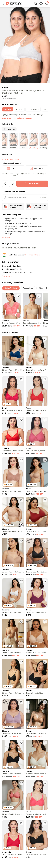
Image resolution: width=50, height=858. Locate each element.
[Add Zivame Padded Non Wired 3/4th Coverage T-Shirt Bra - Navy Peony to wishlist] (21, 339)
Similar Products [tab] (10, 288)
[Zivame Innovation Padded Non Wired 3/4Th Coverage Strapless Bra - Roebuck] (32, 305)
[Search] (36, 4)
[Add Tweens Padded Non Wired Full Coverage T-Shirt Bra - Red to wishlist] (21, 419)
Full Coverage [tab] (33, 109)
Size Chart (15, 168)
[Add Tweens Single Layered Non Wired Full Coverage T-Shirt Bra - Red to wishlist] (45, 379)
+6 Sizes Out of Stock (10, 159)
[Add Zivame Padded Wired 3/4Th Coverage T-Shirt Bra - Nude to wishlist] (21, 541)
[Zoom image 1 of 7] (25, 45)
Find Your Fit (39, 168)
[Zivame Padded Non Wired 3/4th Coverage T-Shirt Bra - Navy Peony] (13, 350)
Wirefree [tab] (19, 109)
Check (43, 197)
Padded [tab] (7, 109)
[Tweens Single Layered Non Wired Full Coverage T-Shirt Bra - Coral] (37, 795)
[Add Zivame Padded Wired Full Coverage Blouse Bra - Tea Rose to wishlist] (18, 296)
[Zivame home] (14, 3)
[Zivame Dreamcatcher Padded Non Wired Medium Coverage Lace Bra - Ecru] (37, 350)
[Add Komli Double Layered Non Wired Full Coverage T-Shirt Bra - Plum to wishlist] (45, 419)
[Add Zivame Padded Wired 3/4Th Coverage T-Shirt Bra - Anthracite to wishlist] (21, 662)
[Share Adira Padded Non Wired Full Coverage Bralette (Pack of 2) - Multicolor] (5, 184)
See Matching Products (22, 118)
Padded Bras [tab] (28, 288)
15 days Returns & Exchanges (40, 206)
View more (6, 237)
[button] (3, 3)
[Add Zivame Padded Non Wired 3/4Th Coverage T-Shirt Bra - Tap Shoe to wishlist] (45, 823)
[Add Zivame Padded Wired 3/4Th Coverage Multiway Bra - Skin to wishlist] (21, 621)
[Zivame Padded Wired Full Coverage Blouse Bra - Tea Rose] (11, 305)
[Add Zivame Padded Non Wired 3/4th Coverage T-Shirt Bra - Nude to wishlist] (45, 460)
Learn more (6, 118)
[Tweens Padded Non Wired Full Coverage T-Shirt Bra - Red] (13, 431)
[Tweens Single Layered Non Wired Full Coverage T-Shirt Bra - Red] (37, 391)
